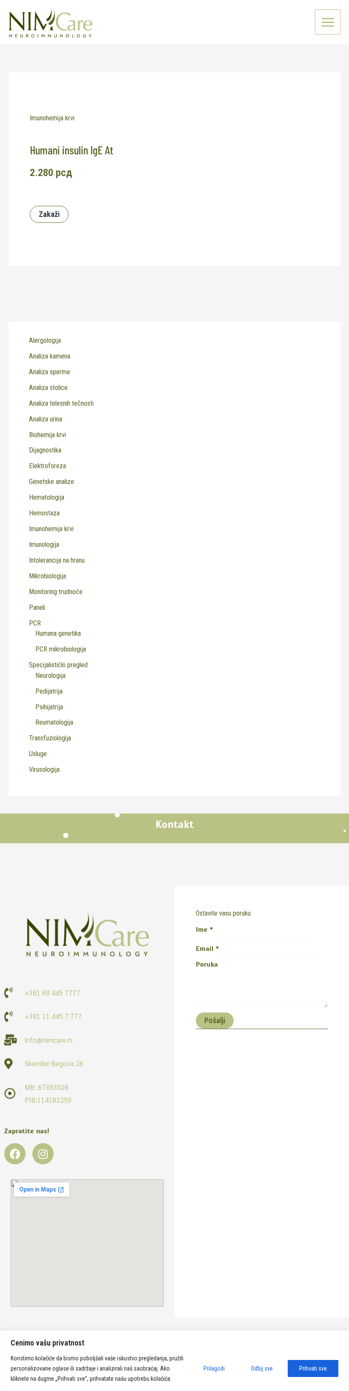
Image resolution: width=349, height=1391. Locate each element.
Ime (204, 929)
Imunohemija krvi (52, 118)
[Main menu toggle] (327, 22)
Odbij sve (262, 1368)
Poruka (207, 964)
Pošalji (214, 1020)
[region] (174, 1360)
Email (207, 948)
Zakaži (49, 214)
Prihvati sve (313, 1368)
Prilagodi (214, 1368)
